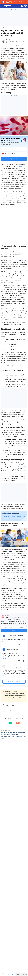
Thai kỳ (8, 27)
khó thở (6, 202)
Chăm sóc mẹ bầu (16, 27)
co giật (11, 196)
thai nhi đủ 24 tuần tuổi (20, 467)
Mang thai (3, 27)
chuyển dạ (17, 260)
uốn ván (22, 166)
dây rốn (10, 278)
